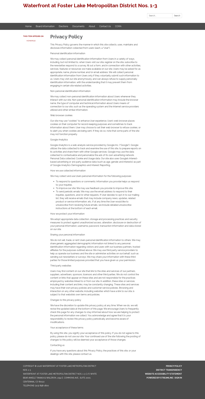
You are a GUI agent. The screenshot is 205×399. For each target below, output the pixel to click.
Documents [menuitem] (78, 26)
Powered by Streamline (160, 378)
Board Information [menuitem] (45, 26)
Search (177, 16)
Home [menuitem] (28, 26)
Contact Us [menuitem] (105, 26)
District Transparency (169, 370)
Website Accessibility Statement (163, 374)
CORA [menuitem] (118, 26)
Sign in (178, 378)
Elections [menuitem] (63, 26)
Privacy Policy (174, 366)
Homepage (31, 41)
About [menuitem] (92, 26)
